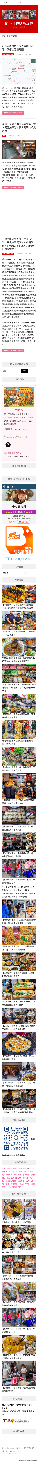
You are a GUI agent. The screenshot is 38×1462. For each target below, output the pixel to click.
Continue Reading (16, 113)
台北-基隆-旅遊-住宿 (8, 54)
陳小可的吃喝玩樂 (19, 23)
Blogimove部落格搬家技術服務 (28, 1460)
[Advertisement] (19, 216)
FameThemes (14, 1453)
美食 (4, 135)
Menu (6, 3)
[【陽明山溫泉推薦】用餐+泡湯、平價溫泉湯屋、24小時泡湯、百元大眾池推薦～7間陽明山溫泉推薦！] (19, 288)
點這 (14, 424)
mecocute (20, 54)
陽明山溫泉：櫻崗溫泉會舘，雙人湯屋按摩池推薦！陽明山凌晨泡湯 (19, 127)
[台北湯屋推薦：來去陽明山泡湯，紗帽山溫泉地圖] (19, 71)
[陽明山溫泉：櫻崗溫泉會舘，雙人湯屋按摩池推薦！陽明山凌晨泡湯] (19, 149)
